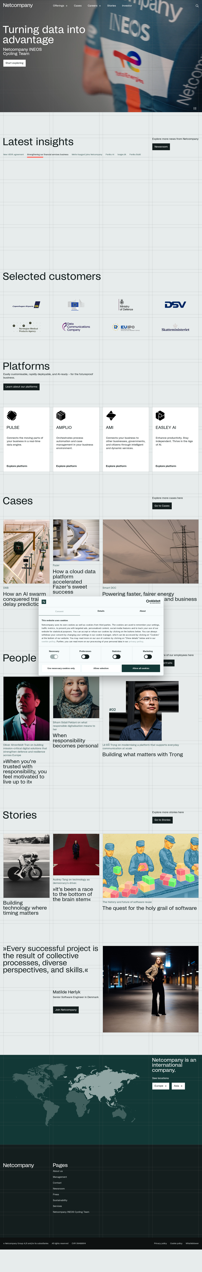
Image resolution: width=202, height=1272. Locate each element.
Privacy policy (160, 1244)
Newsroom (161, 147)
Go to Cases (162, 506)
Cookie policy (176, 1244)
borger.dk (122, 155)
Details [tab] (101, 611)
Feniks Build (135, 155)
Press (56, 1194)
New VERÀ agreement (13, 155)
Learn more (159, 245)
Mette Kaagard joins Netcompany (87, 155)
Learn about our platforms (21, 387)
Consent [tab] (59, 611)
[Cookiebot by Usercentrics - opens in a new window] (148, 602)
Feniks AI (110, 155)
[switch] (85, 656)
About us (58, 1171)
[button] (60, 6)
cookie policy (48, 641)
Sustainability (60, 1200)
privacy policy (136, 641)
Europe (159, 1086)
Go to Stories (162, 820)
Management (60, 1177)
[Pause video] (194, 108)
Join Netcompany (66, 1010)
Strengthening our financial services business (47, 155)
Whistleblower (192, 1244)
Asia (176, 1086)
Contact (57, 1183)
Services (57, 1206)
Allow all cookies (141, 668)
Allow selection (101, 668)
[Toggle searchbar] (197, 5)
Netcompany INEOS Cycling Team (71, 1212)
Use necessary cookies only (61, 668)
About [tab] (143, 611)
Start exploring (14, 63)
